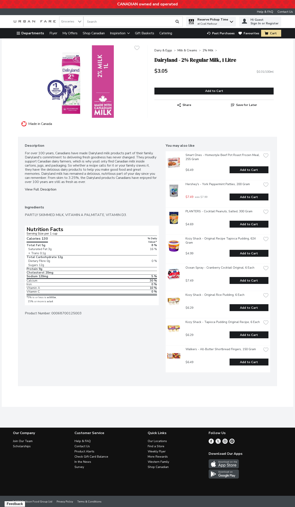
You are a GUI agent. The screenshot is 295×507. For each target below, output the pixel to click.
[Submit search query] (177, 21)
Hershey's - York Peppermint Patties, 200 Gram (218, 184)
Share (186, 105)
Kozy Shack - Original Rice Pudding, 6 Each (215, 295)
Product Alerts (84, 451)
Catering (165, 33)
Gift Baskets (144, 33)
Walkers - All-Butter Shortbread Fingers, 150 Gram (221, 349)
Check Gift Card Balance (91, 457)
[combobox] (71, 21)
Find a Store (156, 446)
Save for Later (246, 105)
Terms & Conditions (89, 501)
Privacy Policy (65, 501)
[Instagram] (225, 442)
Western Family (158, 462)
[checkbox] (136, 48)
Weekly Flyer (157, 451)
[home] (35, 22)
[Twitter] (218, 442)
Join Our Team (23, 441)
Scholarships (22, 446)
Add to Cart (214, 91)
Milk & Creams (187, 50)
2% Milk (208, 50)
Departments (32, 33)
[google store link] (224, 477)
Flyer (53, 33)
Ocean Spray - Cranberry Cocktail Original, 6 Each (220, 268)
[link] (220, 33)
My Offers (70, 33)
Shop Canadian (94, 33)
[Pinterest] (232, 442)
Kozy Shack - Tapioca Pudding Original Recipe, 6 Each (223, 322)
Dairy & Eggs (163, 50)
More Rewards (158, 457)
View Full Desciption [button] (40, 189)
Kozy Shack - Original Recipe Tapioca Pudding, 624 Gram (221, 240)
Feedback (15, 504)
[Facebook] (211, 442)
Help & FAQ (265, 12)
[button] (231, 20)
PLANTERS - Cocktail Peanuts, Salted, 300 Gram (219, 211)
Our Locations (157, 441)
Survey (79, 467)
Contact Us (285, 12)
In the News (83, 462)
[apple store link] (224, 467)
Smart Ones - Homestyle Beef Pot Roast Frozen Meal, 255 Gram (223, 157)
